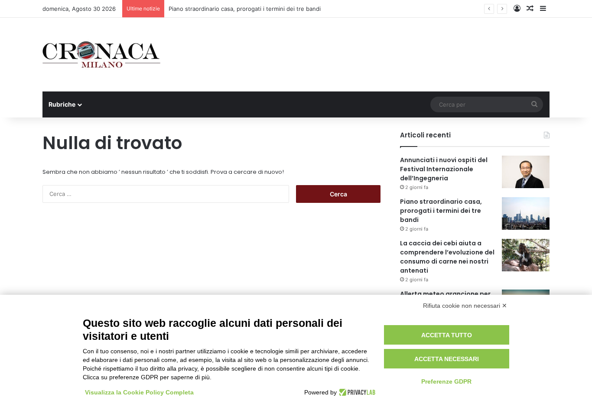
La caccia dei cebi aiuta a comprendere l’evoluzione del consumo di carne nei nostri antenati (447, 257)
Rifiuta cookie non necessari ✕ (465, 305)
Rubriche (62, 104)
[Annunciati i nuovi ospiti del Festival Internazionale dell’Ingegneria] (526, 172)
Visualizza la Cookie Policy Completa (139, 392)
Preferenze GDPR (446, 381)
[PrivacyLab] (356, 392)
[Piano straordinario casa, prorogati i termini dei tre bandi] (526, 213)
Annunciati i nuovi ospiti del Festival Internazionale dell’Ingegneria (444, 169)
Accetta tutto (446, 335)
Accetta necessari (446, 358)
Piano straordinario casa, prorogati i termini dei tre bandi (245, 8)
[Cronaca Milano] (101, 54)
